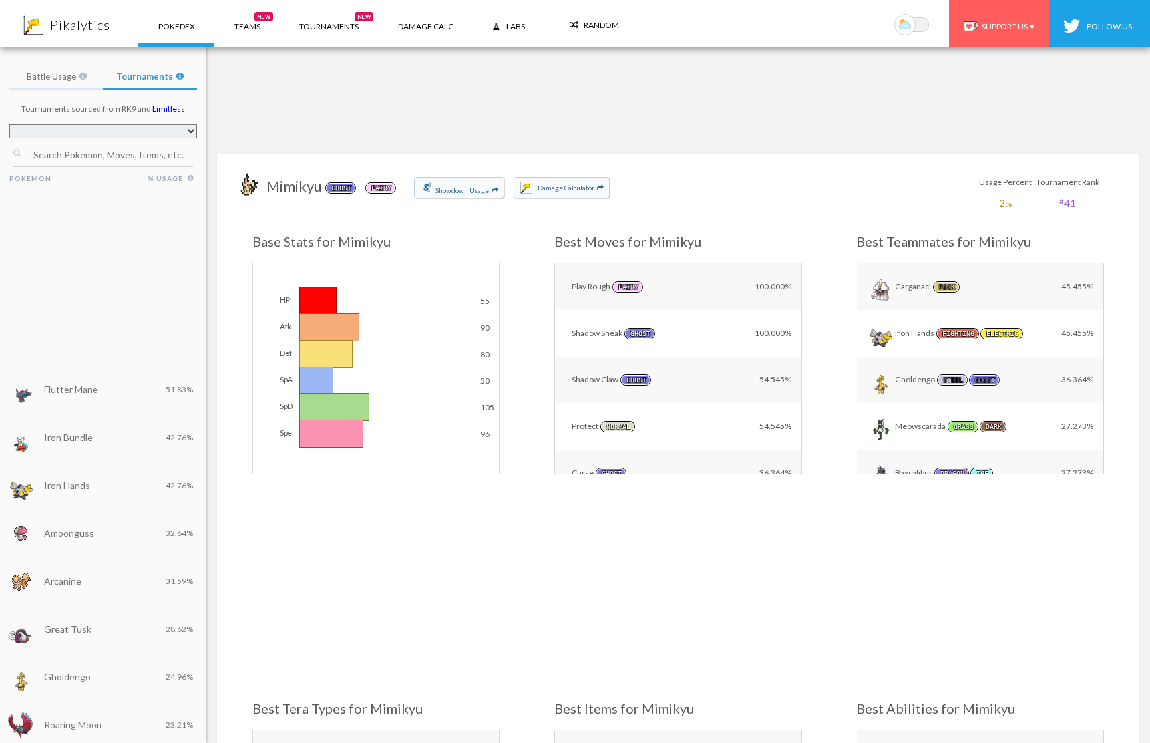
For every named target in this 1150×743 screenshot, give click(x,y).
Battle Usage (51, 76)
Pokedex (176, 26)
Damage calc (425, 26)
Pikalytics (80, 25)
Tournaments (144, 76)
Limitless (168, 109)
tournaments (335, 22)
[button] (247, 23)
